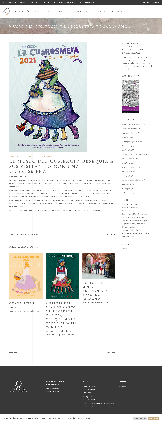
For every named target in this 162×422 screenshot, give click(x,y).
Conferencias (126, 150)
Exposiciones (126, 163)
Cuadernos (125, 217)
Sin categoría (126, 188)
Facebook (123, 387)
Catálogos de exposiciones (130, 141)
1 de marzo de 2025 (53, 335)
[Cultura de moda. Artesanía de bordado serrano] (98, 266)
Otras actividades (128, 227)
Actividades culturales (17, 234)
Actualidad (126, 137)
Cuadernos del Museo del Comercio (134, 154)
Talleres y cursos (127, 193)
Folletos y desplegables (129, 167)
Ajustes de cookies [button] (140, 418)
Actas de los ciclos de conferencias (133, 124)
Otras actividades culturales (131, 180)
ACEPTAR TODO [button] (153, 418)
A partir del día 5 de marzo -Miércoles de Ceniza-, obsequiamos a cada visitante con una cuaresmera (62, 317)
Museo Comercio (15, 156)
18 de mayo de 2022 (89, 302)
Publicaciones (127, 184)
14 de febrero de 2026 (17, 311)
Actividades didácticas (130, 133)
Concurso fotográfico (129, 146)
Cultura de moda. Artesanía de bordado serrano (95, 291)
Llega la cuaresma (47, 156)
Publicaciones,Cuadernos (141, 233)
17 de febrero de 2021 (30, 156)
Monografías (126, 176)
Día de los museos (128, 158)
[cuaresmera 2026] (26, 276)
